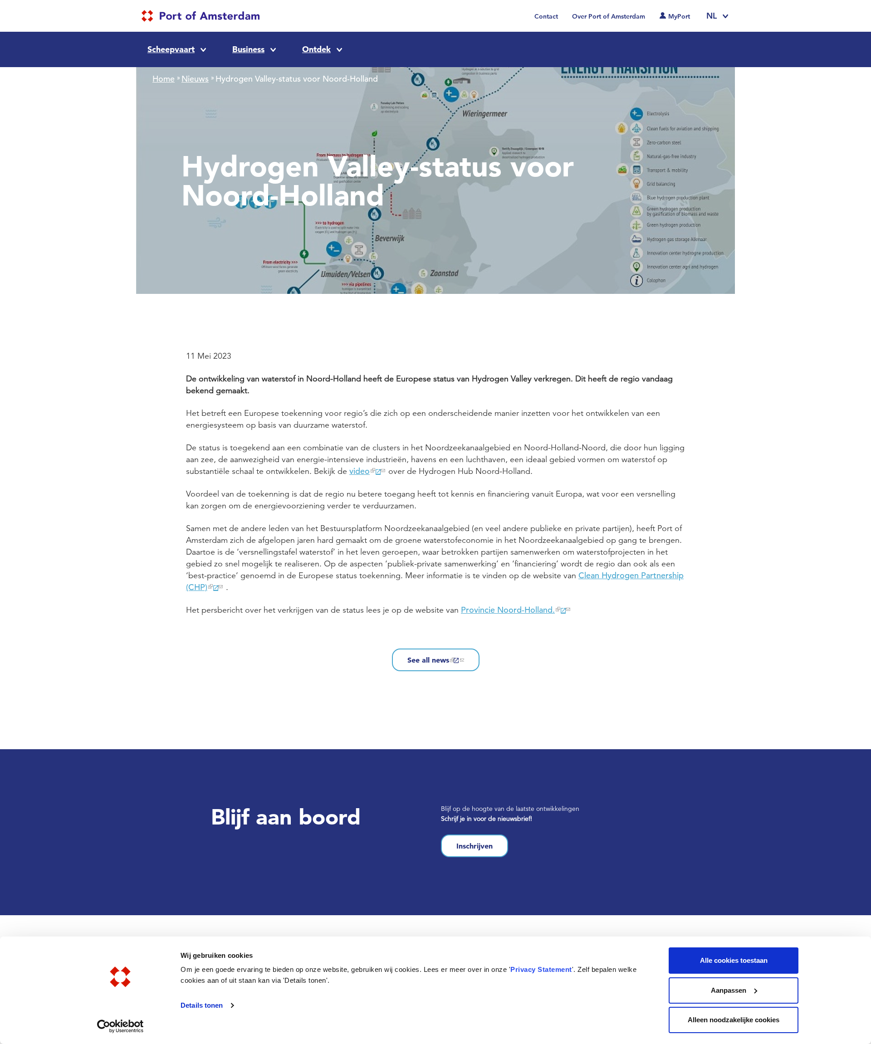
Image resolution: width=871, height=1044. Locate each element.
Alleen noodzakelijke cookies (733, 1020)
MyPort (679, 16)
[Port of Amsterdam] (200, 16)
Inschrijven (474, 845)
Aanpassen (728, 990)
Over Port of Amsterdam (608, 16)
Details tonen (202, 1005)
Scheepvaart (171, 49)
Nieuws (195, 78)
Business (248, 49)
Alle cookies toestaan (734, 960)
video (359, 471)
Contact (546, 16)
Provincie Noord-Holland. (508, 610)
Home (163, 78)
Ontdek (316, 49)
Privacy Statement (541, 969)
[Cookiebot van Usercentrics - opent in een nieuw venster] (120, 1026)
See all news (428, 659)
